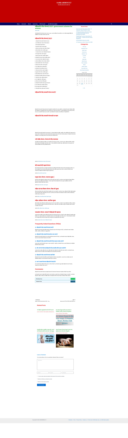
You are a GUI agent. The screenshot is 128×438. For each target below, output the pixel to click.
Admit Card (84, 50)
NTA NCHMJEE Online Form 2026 (82, 40)
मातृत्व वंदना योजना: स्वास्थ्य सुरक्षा (43, 184)
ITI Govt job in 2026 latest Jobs (94, 419)
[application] (45, 24)
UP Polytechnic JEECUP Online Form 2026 (84, 42)
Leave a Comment (40, 311)
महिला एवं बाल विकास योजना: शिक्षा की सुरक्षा (44, 196)
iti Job (84, 57)
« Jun (84, 88)
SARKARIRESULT (64, 2)
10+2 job (84, 46)
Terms (74, 419)
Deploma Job (84, 53)
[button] (111, 24)
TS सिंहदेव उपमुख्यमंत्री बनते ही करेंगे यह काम (45, 309)
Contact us (85, 419)
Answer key (84, 52)
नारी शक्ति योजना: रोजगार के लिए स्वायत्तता (44, 161)
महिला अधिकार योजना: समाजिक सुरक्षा (43, 208)
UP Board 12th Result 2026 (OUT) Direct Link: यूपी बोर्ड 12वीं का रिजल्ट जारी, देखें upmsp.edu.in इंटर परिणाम (84, 33)
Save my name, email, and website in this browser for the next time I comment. (51, 376)
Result (84, 64)
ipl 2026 (84, 55)
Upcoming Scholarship (84, 70)
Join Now (73, 278)
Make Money (84, 61)
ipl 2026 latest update (104, 419)
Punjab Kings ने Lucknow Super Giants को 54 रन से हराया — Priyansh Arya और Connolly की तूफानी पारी (84, 37)
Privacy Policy (79, 419)
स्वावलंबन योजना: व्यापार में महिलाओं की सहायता (45, 219)
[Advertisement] (64, 15)
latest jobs (84, 59)
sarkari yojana (84, 66)
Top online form (84, 68)
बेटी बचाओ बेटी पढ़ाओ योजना (42, 173)
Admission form (51, 311)
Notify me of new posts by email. (43, 381)
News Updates (46, 311)
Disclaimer (70, 419)
